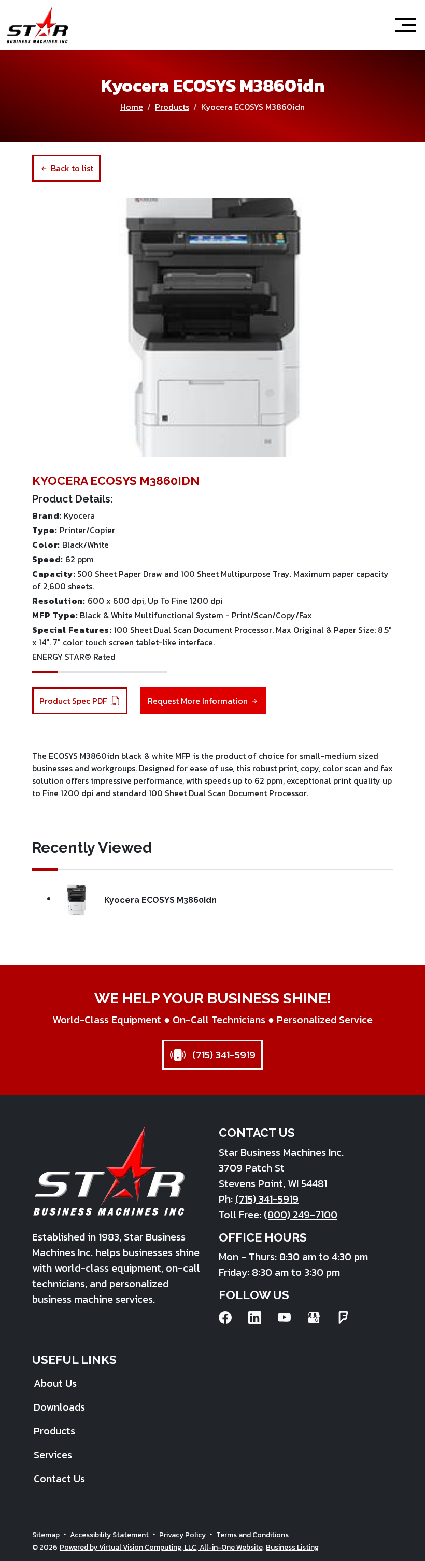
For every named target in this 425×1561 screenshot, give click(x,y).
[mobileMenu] (405, 25)
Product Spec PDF (74, 700)
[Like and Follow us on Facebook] (225, 1317)
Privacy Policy (182, 1534)
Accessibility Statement (109, 1534)
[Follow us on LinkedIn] (255, 1317)
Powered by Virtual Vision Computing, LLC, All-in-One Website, (162, 1547)
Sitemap (46, 1534)
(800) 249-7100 (300, 1214)
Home (131, 107)
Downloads (59, 1407)
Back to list (71, 168)
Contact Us (59, 1478)
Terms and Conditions (252, 1534)
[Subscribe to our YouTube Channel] (284, 1317)
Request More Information (199, 700)
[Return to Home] (37, 25)
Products (172, 107)
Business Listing (292, 1547)
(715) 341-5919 (223, 1055)
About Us (55, 1383)
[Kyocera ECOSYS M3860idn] (212, 327)
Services (53, 1454)
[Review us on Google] (314, 1317)
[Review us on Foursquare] (343, 1317)
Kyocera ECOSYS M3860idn (160, 900)
